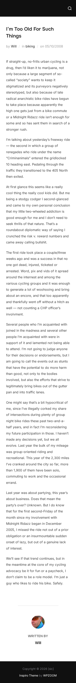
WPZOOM (50, 675)
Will (14, 46)
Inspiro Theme (28, 675)
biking (30, 46)
